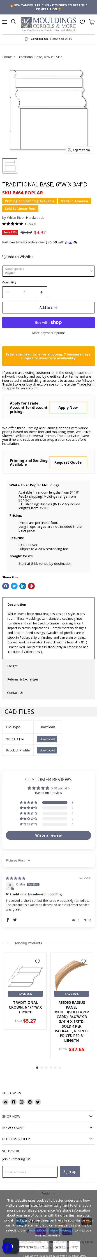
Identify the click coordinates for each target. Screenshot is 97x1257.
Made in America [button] (74, 201)
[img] (15, 878)
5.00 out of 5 (60, 788)
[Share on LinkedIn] (22, 586)
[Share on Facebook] (5, 586)
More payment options (48, 333)
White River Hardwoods (25, 217)
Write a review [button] (48, 835)
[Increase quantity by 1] (41, 292)
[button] (29, 802)
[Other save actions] (43, 1246)
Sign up (69, 1171)
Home (7, 57)
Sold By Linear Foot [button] (20, 208)
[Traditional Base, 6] (9, 166)
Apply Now (68, 407)
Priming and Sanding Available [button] (29, 201)
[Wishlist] (82, 22)
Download (47, 739)
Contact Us (15, 692)
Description (16, 604)
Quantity (9, 282)
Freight (12, 666)
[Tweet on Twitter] (14, 586)
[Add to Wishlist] (37, 961)
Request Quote (68, 462)
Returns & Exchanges (23, 679)
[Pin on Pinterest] (31, 586)
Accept (60, 1247)
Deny (74, 1247)
